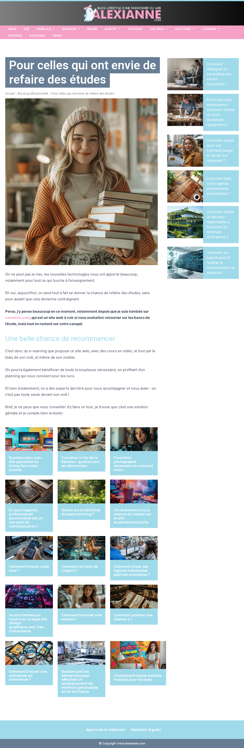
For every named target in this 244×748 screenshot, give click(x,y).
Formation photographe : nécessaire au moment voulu (133, 464)
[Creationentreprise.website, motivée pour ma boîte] (138, 655)
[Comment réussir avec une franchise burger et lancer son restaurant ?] (185, 151)
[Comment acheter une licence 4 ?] (134, 596)
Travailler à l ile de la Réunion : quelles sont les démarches (80, 462)
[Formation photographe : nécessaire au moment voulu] (134, 439)
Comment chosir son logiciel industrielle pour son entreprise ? (132, 571)
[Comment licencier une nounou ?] (81, 596)
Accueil (10, 93)
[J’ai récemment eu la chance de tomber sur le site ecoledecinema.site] (134, 491)
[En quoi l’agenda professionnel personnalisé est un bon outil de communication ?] (29, 491)
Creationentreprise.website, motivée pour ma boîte (138, 678)
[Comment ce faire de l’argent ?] (81, 548)
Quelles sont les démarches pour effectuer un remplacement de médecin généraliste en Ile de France (79, 681)
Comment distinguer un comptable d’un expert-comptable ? (219, 74)
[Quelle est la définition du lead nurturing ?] (81, 491)
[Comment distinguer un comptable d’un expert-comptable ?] (185, 74)
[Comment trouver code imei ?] (29, 548)
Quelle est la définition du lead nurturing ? (81, 512)
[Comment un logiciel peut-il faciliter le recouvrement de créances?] (185, 263)
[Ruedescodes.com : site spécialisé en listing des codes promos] (29, 439)
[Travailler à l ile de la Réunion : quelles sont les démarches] (81, 439)
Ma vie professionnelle (33, 93)
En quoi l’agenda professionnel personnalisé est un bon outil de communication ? (25, 518)
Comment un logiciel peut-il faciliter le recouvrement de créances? (221, 263)
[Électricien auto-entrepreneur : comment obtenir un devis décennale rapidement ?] (185, 110)
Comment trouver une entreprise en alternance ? (28, 676)
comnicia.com (17, 317)
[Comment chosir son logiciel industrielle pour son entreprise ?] (134, 548)
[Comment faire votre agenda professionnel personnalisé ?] (185, 186)
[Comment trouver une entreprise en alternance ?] (29, 653)
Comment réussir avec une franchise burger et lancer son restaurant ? (220, 150)
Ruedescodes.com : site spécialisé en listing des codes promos (26, 464)
